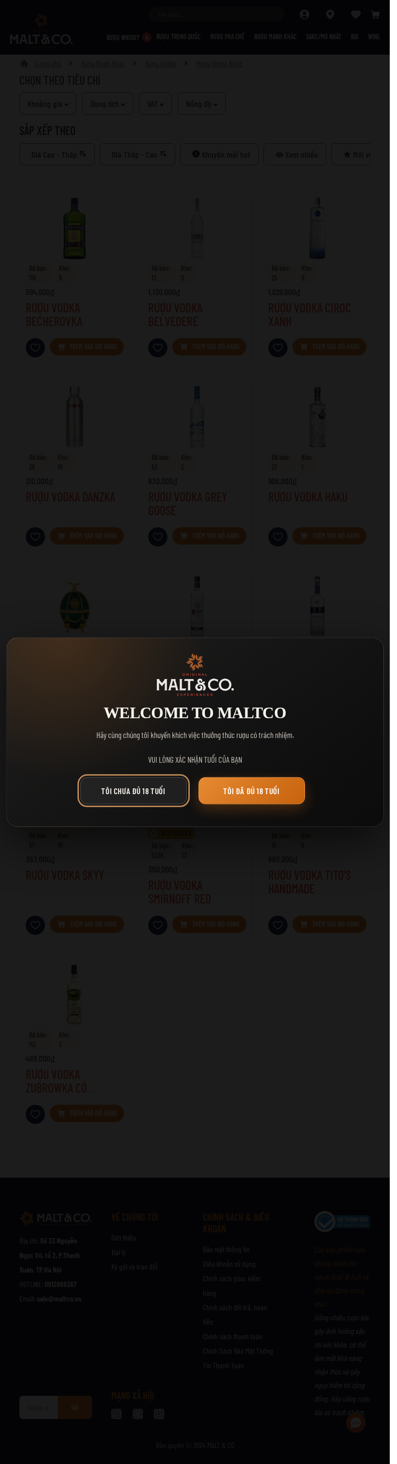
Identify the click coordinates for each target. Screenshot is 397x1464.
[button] (136, 793)
